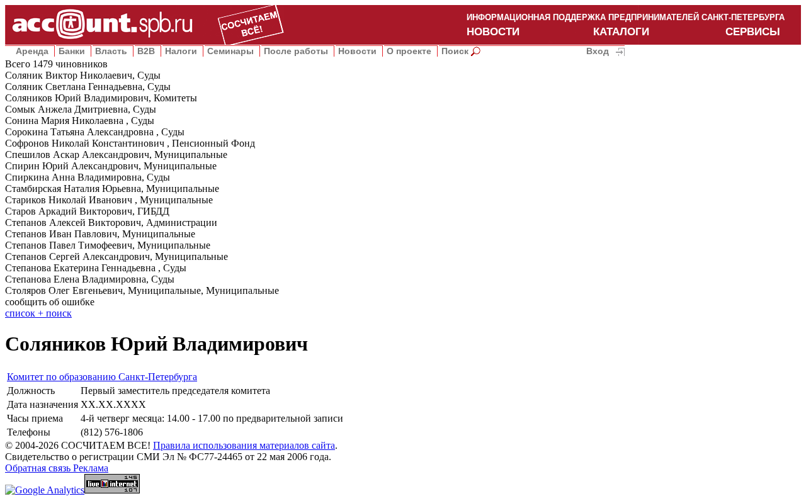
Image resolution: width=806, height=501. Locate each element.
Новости (357, 51)
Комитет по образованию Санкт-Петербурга (102, 376)
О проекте (409, 51)
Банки (72, 51)
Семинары (230, 51)
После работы (296, 51)
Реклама (90, 468)
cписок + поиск (38, 313)
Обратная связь (39, 468)
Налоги (181, 51)
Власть (111, 51)
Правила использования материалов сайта (244, 445)
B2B (146, 51)
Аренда (32, 51)
